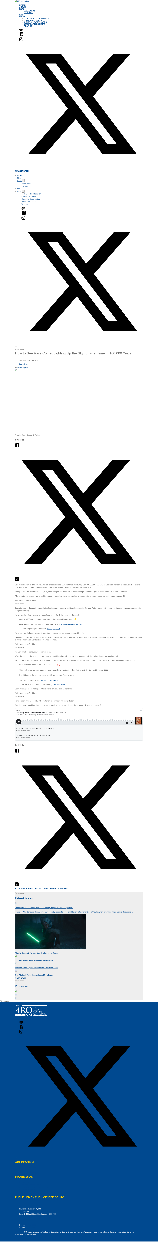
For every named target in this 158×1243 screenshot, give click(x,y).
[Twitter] (79, 575)
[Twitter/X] (81, 165)
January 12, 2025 (53, 629)
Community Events (33, 20)
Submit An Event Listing (35, 22)
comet (39, 888)
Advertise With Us (26, 1170)
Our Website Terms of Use (29, 1190)
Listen (22, 5)
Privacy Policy (24, 1182)
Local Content (24, 1192)
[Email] (21, 580)
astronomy (20, 888)
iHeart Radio (23, 1240)
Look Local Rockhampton (36, 18)
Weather (28, 26)
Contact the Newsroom (28, 1172)
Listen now (20, 171)
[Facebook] (21, 36)
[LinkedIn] (17, 580)
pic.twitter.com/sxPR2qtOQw (71, 624)
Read (21, 9)
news (60, 888)
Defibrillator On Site (34, 24)
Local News (29, 11)
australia (31, 888)
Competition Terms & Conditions (31, 1185)
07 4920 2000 (30, 1225)
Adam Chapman (22, 368)
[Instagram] (21, 41)
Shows (22, 7)
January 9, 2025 (58, 684)
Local (22, 17)
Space (66, 888)
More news (20, 978)
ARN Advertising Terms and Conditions (34, 1187)
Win (21, 15)
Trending (28, 13)
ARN (20, 1238)
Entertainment (24, 364)
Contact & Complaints (27, 1167)
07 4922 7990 (30, 1228)
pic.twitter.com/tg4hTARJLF (51, 680)
